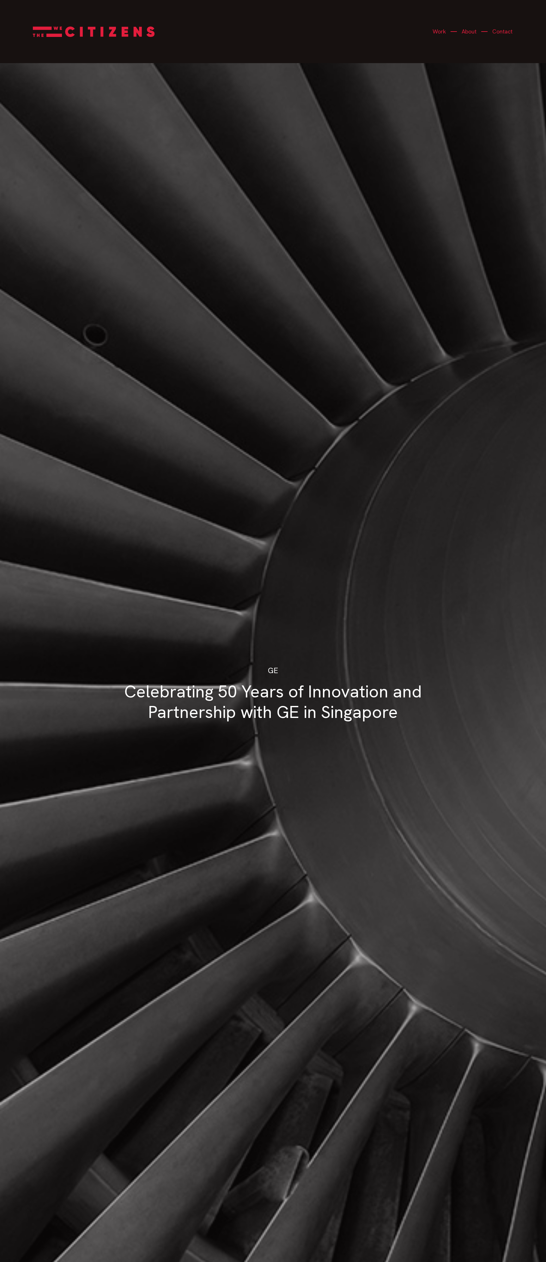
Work (439, 31)
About (469, 31)
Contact (502, 31)
